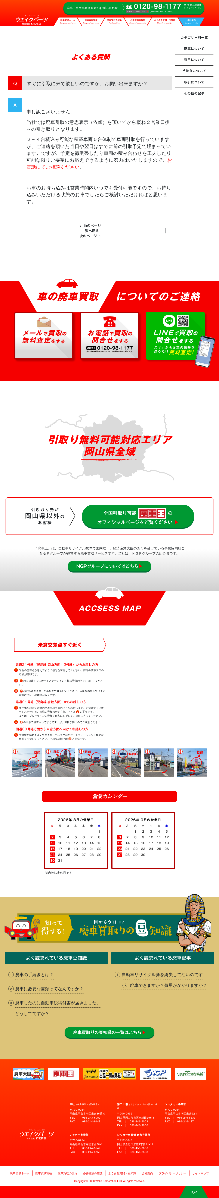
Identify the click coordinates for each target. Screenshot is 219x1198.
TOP (193, 1192)
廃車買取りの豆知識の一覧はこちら (109, 1032)
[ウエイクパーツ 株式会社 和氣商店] (30, 16)
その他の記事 (194, 93)
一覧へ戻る (90, 231)
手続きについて (194, 71)
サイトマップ (200, 1173)
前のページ (92, 225)
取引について (194, 82)
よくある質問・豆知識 (164, 22)
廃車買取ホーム (67, 22)
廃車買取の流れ (114, 22)
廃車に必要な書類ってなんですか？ (49, 988)
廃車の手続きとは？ (34, 974)
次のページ (89, 236)
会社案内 (191, 22)
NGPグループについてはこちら (109, 566)
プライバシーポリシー (172, 1173)
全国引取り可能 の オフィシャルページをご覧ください (138, 518)
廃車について (194, 48)
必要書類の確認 (137, 22)
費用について (194, 60)
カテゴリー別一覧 (194, 37)
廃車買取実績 (91, 22)
